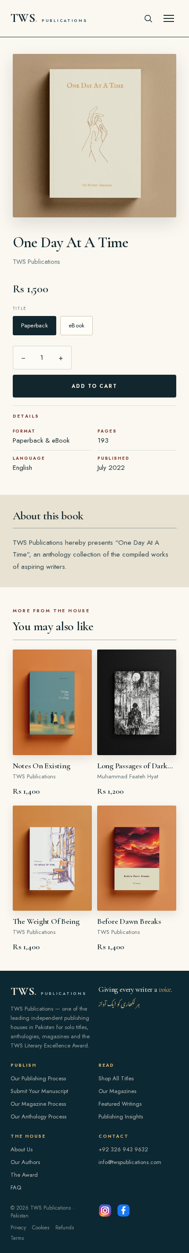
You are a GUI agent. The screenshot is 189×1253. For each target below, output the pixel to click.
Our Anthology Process (38, 1116)
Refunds (64, 1228)
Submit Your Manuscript (39, 1091)
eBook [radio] (76, 325)
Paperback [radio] (34, 325)
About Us (22, 1149)
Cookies (40, 1228)
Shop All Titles (116, 1078)
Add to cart (95, 386)
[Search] (148, 18)
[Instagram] (105, 1210)
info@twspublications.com (129, 1162)
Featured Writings (120, 1104)
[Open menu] (168, 18)
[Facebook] (123, 1210)
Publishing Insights (120, 1116)
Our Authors (25, 1162)
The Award (24, 1175)
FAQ (16, 1187)
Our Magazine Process (38, 1104)
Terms (17, 1238)
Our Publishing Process (38, 1078)
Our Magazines (117, 1091)
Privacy (18, 1228)
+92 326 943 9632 (123, 1149)
